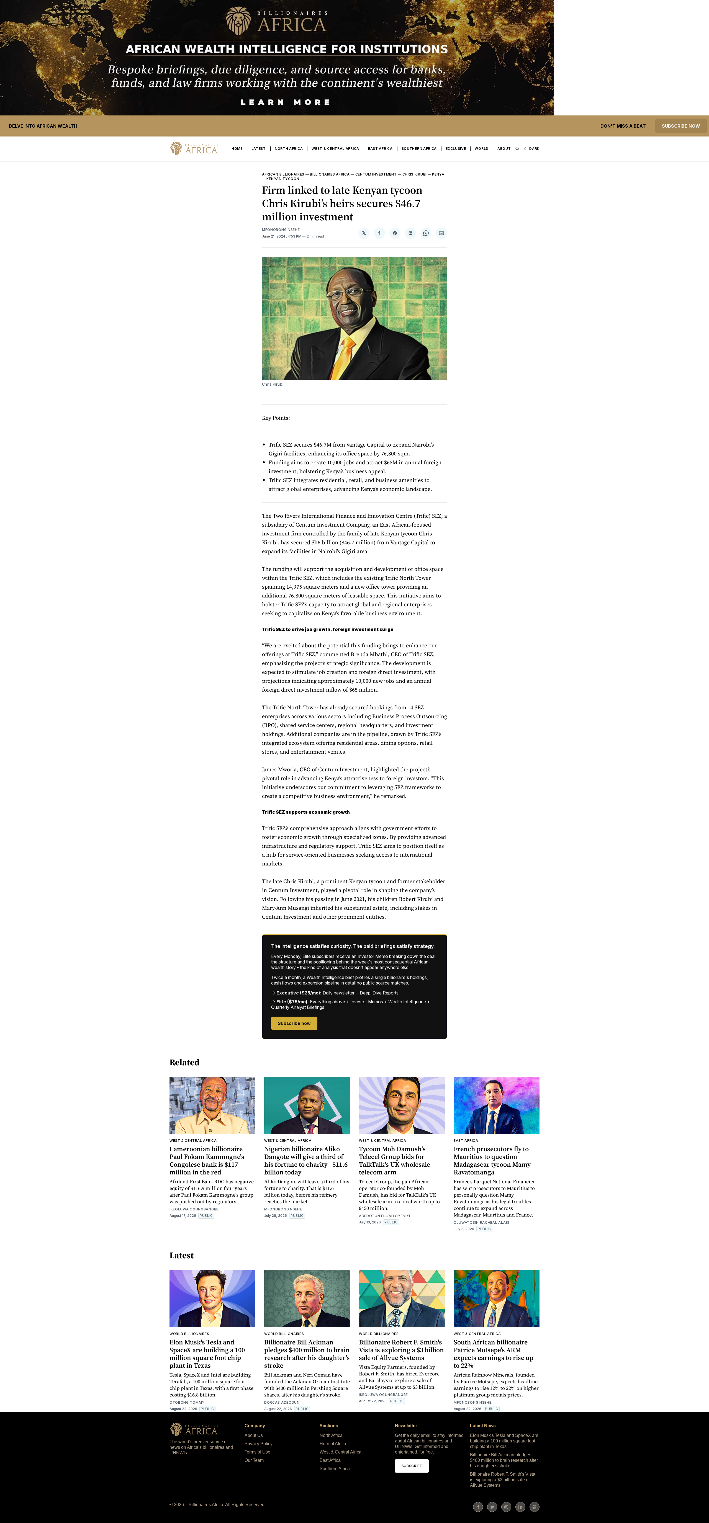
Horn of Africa (333, 1443)
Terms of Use (257, 1452)
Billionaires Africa (330, 174)
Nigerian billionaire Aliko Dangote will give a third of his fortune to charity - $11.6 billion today (306, 1160)
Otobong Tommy (187, 1402)
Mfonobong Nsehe (281, 230)
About (504, 148)
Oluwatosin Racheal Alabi (481, 1222)
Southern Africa (419, 148)
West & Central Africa (335, 148)
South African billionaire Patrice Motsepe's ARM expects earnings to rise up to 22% (493, 1354)
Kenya (438, 174)
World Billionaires (189, 1334)
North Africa (289, 148)
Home (237, 148)
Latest (258, 148)
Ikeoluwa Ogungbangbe (194, 1209)
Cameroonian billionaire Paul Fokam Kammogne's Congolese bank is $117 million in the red (206, 1160)
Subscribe (412, 1466)
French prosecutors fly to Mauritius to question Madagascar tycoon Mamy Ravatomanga (492, 1160)
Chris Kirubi (414, 174)
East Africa (380, 148)
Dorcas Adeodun (282, 1402)
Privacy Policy (259, 1443)
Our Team (254, 1460)
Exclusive (456, 148)
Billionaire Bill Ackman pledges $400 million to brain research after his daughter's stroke (307, 1354)
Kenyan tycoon (282, 179)
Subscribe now (681, 126)
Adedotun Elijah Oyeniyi (384, 1216)
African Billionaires (283, 174)
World (482, 148)
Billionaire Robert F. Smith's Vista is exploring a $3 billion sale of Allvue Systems (401, 1350)
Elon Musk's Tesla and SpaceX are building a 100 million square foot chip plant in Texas (207, 1354)
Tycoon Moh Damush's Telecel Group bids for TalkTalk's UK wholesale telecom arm (394, 1160)
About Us (254, 1435)
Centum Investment (376, 174)
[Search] (517, 148)
